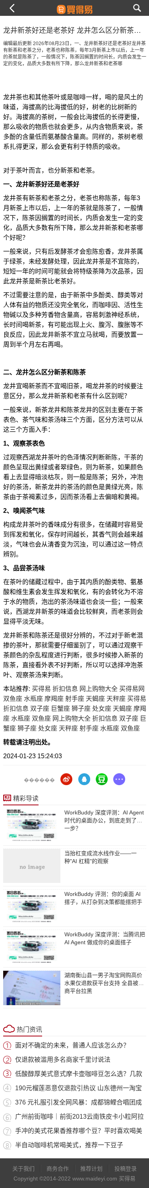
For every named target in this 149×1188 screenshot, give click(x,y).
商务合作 (57, 1168)
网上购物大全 (98, 688)
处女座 (101, 708)
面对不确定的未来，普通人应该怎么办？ (72, 1045)
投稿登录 (125, 1168)
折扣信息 (65, 688)
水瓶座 (33, 698)
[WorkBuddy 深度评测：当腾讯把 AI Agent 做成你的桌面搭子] (31, 947)
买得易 (41, 688)
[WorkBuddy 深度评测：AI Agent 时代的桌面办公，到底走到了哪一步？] (31, 825)
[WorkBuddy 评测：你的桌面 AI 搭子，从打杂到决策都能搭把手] (31, 907)
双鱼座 (12, 698)
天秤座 (116, 698)
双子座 (39, 708)
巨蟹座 (60, 708)
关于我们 (23, 1168)
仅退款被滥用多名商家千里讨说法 (62, 1059)
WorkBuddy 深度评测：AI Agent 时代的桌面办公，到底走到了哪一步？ (104, 820)
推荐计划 (91, 1168)
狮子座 (81, 708)
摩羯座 (54, 698)
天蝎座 (95, 698)
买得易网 (132, 688)
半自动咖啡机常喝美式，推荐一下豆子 (69, 1145)
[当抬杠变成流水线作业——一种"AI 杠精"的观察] (31, 866)
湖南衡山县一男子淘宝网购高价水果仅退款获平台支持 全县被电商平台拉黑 (104, 983)
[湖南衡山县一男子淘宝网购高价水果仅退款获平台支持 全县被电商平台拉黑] (31, 988)
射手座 (74, 698)
